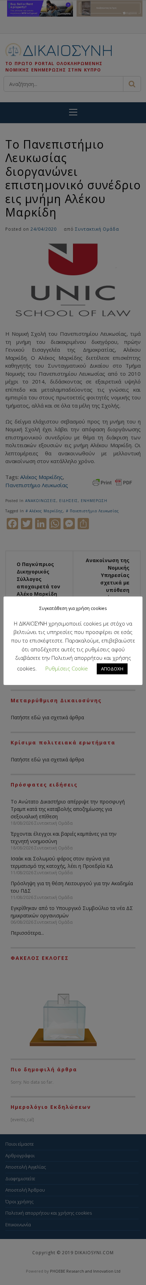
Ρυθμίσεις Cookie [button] (66, 668)
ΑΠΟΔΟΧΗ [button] (112, 668)
